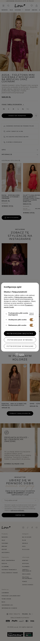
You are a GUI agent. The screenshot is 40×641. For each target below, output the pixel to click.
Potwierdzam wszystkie (20, 333)
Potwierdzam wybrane (20, 340)
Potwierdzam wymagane (20, 346)
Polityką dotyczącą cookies (23, 297)
